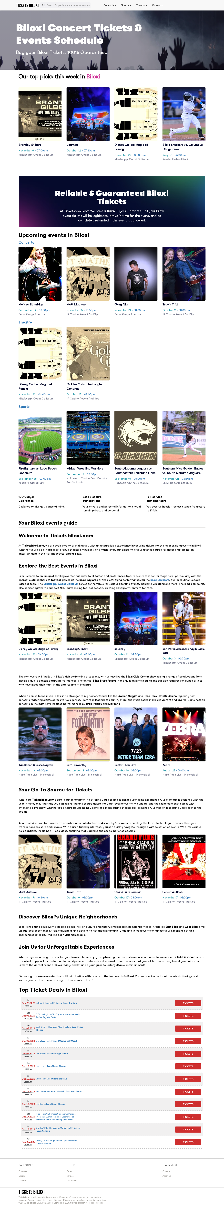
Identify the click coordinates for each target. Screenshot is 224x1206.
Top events (72, 1180)
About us (167, 1176)
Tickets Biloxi (32, 1192)
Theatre (140, 5)
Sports (125, 5)
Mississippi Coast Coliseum (60, 583)
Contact (166, 1171)
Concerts (109, 5)
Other (69, 1171)
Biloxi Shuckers (159, 579)
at (56, 1003)
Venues (156, 5)
